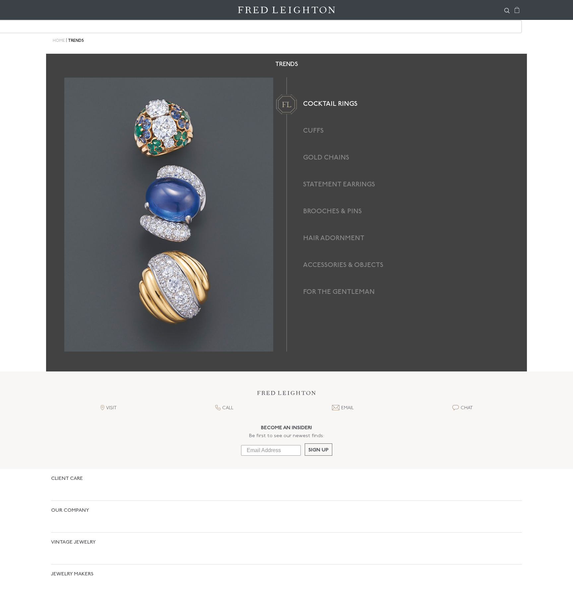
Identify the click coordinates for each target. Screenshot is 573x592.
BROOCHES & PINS (332, 211)
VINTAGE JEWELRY (73, 519)
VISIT (111, 408)
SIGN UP (318, 450)
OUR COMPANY (70, 498)
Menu (59, 10)
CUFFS (313, 131)
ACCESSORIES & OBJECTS (343, 265)
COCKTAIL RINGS (330, 104)
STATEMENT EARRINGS (339, 184)
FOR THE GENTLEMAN (339, 292)
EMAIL (347, 408)
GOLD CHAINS (326, 158)
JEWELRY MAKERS (72, 539)
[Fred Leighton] (286, 10)
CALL (227, 408)
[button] (286, 394)
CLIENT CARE (67, 478)
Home (59, 41)
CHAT (467, 408)
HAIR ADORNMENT (333, 238)
